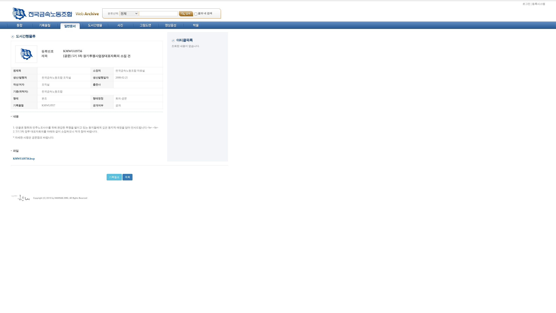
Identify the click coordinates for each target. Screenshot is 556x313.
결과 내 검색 (205, 13)
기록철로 (114, 177)
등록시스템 (538, 3)
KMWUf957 (48, 105)
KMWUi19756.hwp (24, 158)
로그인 (526, 3)
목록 (127, 177)
